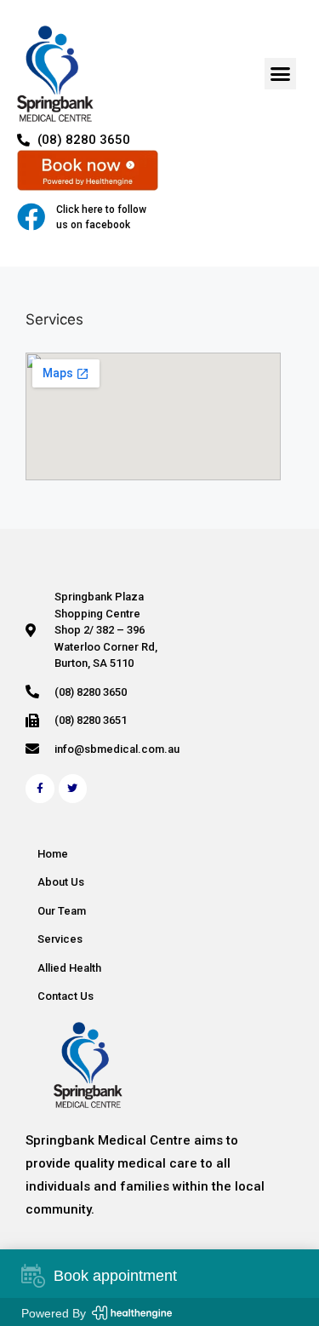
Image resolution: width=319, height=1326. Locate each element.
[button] (281, 74)
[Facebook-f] (40, 788)
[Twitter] (73, 788)
